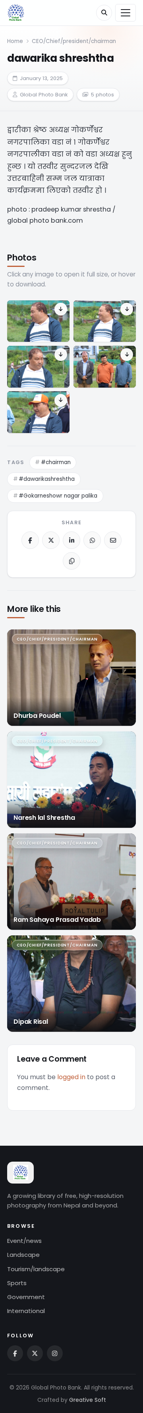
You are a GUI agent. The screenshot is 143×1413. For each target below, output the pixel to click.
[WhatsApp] (92, 540)
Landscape (23, 1254)
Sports (17, 1283)
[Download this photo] (60, 309)
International (26, 1311)
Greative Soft (87, 1400)
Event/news (24, 1241)
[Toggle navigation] (125, 13)
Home (15, 41)
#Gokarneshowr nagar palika (58, 496)
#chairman (56, 462)
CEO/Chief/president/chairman (74, 41)
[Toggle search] (104, 13)
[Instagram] (55, 1353)
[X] (51, 540)
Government (26, 1297)
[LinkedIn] (71, 540)
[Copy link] (71, 561)
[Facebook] (30, 540)
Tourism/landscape (36, 1269)
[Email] (113, 540)
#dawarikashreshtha (47, 479)
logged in (71, 1077)
